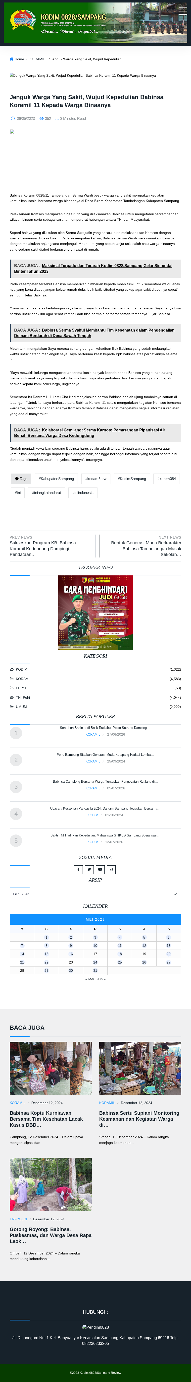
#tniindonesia (83, 492)
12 (144, 946)
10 (95, 946)
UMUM (21, 707)
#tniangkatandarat (46, 492)
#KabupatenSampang (56, 479)
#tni (18, 492)
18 (120, 954)
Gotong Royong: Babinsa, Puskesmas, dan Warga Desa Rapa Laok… (51, 1235)
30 (71, 970)
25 (120, 962)
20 (169, 954)
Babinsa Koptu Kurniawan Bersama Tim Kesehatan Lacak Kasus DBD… (46, 1119)
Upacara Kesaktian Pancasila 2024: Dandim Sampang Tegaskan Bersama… (105, 808)
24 (95, 962)
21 (22, 962)
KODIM (21, 669)
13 (169, 946)
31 (95, 970)
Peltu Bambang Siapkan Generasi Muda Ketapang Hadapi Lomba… (105, 755)
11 (120, 946)
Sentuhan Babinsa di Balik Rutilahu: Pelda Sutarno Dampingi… (105, 728)
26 (144, 962)
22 (46, 962)
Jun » (101, 979)
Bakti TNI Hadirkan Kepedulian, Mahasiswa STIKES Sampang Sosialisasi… (105, 835)
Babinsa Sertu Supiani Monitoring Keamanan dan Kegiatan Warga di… (139, 1119)
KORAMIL (37, 59)
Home (19, 59)
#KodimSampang (132, 479)
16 (71, 954)
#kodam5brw (95, 479)
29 (46, 970)
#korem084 (166, 479)
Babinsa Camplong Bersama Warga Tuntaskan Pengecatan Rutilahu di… (105, 781)
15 (46, 954)
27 (169, 962)
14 (22, 954)
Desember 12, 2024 (47, 1103)
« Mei (89, 979)
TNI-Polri (23, 697)
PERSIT (22, 688)
